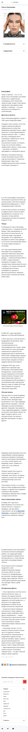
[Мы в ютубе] (13, 728)
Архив (4, 715)
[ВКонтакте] (2, 665)
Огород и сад (6, 708)
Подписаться (25, 681)
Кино (4, 713)
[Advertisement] (14, 74)
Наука (4, 696)
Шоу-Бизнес (6, 691)
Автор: (7, 657)
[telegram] (8, 665)
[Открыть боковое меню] (2, 2)
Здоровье (5, 706)
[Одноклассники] (5, 665)
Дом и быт (6, 698)
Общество (6, 694)
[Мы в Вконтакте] (2, 728)
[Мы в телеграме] (7, 728)
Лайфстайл (6, 703)
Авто (4, 701)
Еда (4, 711)
